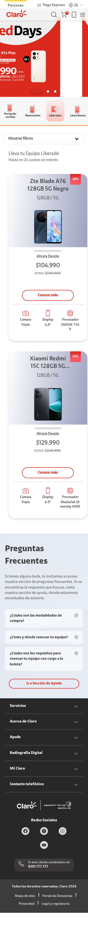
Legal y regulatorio (56, 904)
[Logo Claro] (16, 13)
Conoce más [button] (48, 295)
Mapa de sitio (25, 896)
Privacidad (26, 904)
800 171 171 (38, 867)
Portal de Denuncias (57, 896)
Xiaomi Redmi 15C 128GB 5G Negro (48, 363)
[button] (64, 15)
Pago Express (54, 5)
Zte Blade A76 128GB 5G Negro (47, 185)
